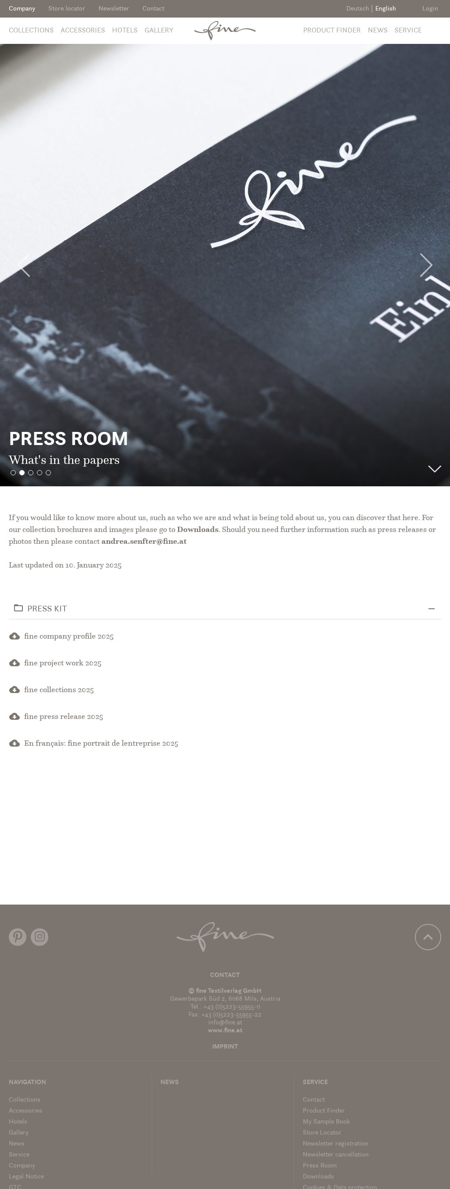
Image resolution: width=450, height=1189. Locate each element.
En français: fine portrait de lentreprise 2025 (101, 744)
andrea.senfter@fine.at (144, 542)
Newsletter (113, 9)
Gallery (159, 30)
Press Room (320, 1166)
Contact (153, 9)
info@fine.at (225, 1023)
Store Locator (322, 1133)
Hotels (125, 30)
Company (22, 9)
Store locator (66, 9)
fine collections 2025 (59, 690)
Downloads (197, 530)
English (385, 9)
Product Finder (332, 30)
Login (430, 9)
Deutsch (357, 9)
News (378, 30)
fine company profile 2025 (69, 637)
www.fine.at (225, 1030)
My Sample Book (326, 1122)
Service (408, 30)
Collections (31, 30)
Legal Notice (26, 1177)
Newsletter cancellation (336, 1155)
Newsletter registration (335, 1144)
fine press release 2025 (63, 717)
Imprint (225, 1047)
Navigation (27, 1082)
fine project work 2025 (63, 664)
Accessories (83, 30)
